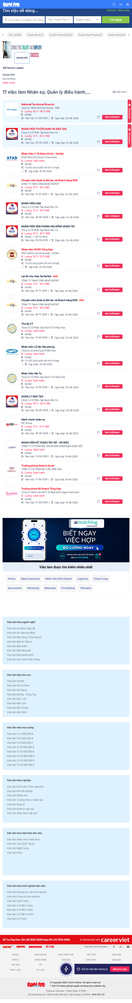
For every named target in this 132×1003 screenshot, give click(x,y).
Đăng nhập (123, 10)
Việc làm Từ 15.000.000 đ (20, 751)
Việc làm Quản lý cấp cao (20, 808)
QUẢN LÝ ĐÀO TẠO (32, 396)
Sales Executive (30, 578)
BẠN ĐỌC (116, 959)
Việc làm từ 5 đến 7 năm (20, 909)
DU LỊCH (41, 969)
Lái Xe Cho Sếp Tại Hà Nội (39, 276)
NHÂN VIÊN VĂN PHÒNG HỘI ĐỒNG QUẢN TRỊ (47, 226)
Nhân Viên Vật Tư (31, 373)
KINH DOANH (40, 954)
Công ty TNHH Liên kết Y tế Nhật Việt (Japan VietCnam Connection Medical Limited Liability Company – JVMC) (50, 492)
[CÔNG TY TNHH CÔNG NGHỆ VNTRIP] (12, 185)
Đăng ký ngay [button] (120, 969)
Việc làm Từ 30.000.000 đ (20, 760)
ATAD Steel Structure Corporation (39, 157)
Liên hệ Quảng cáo (37, 994)
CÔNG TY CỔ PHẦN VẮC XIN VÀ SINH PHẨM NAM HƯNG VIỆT (52, 446)
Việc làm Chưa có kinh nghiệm (23, 896)
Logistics (82, 578)
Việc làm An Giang (17, 689)
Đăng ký (111, 10)
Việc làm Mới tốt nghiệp (19, 791)
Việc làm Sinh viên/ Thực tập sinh (25, 786)
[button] (121, 4)
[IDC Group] (12, 424)
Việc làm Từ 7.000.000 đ (20, 742)
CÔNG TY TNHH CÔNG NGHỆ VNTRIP (40, 183)
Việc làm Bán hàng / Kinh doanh (24, 637)
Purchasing (68, 587)
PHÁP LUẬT (15, 969)
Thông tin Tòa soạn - (56, 990)
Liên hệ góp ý (75, 994)
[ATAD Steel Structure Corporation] (12, 158)
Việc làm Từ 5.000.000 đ (20, 738)
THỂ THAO (91, 954)
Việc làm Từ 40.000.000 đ (20, 764)
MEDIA (15, 954)
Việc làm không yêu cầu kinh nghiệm (27, 891)
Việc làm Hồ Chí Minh (18, 685)
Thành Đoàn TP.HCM (76, 990)
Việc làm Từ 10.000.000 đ (20, 747)
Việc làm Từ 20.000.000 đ (20, 755)
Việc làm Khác (15, 852)
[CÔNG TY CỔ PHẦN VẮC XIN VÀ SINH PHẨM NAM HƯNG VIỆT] (12, 447)
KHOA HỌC (91, 959)
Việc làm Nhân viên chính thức (23, 839)
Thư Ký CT (27, 323)
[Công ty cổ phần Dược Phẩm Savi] (12, 351)
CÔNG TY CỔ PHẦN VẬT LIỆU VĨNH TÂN (41, 469)
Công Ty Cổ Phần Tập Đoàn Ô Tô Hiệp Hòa (43, 327)
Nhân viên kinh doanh (58, 578)
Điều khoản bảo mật (57, 994)
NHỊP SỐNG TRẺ (66, 954)
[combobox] (24, 19)
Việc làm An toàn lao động (21, 632)
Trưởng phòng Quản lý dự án (37, 465)
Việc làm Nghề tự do (18, 848)
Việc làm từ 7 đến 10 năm (20, 914)
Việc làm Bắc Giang (17, 707)
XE (40, 964)
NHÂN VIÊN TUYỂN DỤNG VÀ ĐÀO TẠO (44, 128)
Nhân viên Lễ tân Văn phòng (38, 346)
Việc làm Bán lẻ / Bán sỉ (19, 641)
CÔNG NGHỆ (41, 959)
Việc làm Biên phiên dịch (20, 654)
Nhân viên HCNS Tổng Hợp (37, 249)
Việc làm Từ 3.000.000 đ (20, 733)
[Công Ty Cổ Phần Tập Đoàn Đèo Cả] (12, 133)
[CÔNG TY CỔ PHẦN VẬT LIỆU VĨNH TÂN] (12, 470)
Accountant (15, 587)
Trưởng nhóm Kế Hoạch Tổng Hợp (41, 488)
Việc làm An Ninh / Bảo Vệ (21, 628)
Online (12, 578)
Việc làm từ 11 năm (17, 918)
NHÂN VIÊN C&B (31, 203)
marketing (33, 587)
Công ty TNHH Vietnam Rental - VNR (40, 107)
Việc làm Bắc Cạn (16, 703)
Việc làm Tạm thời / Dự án (21, 843)
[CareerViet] (114, 940)
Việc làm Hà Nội (15, 680)
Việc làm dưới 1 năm (17, 900)
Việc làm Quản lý (16, 804)
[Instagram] (121, 946)
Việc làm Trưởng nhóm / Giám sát (25, 799)
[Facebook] (113, 946)
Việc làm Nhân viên (17, 795)
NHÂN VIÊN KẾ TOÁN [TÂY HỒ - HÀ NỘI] (45, 442)
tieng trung (100, 578)
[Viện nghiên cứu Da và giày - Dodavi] (12, 254)
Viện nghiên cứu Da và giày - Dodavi (40, 253)
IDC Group (26, 423)
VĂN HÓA (66, 959)
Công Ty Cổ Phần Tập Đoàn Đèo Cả (39, 132)
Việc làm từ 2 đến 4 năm (20, 905)
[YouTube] (128, 946)
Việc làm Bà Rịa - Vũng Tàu (21, 694)
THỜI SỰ (15, 959)
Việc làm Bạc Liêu (17, 698)
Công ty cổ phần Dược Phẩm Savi (38, 350)
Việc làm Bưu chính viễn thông (23, 659)
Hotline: (94, 994)
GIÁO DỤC (116, 954)
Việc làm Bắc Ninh (17, 712)
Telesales (85, 587)
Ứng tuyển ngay (112, 117)
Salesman (50, 587)
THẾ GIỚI (15, 964)
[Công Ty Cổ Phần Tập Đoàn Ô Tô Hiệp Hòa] (12, 328)
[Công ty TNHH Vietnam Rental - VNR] (12, 109)
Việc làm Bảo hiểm (17, 646)
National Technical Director (37, 104)
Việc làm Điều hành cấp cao (22, 813)
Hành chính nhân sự (33, 419)
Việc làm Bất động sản (19, 650)
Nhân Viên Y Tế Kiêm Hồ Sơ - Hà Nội (42, 153)
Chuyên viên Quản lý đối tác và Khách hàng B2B (49, 180)
